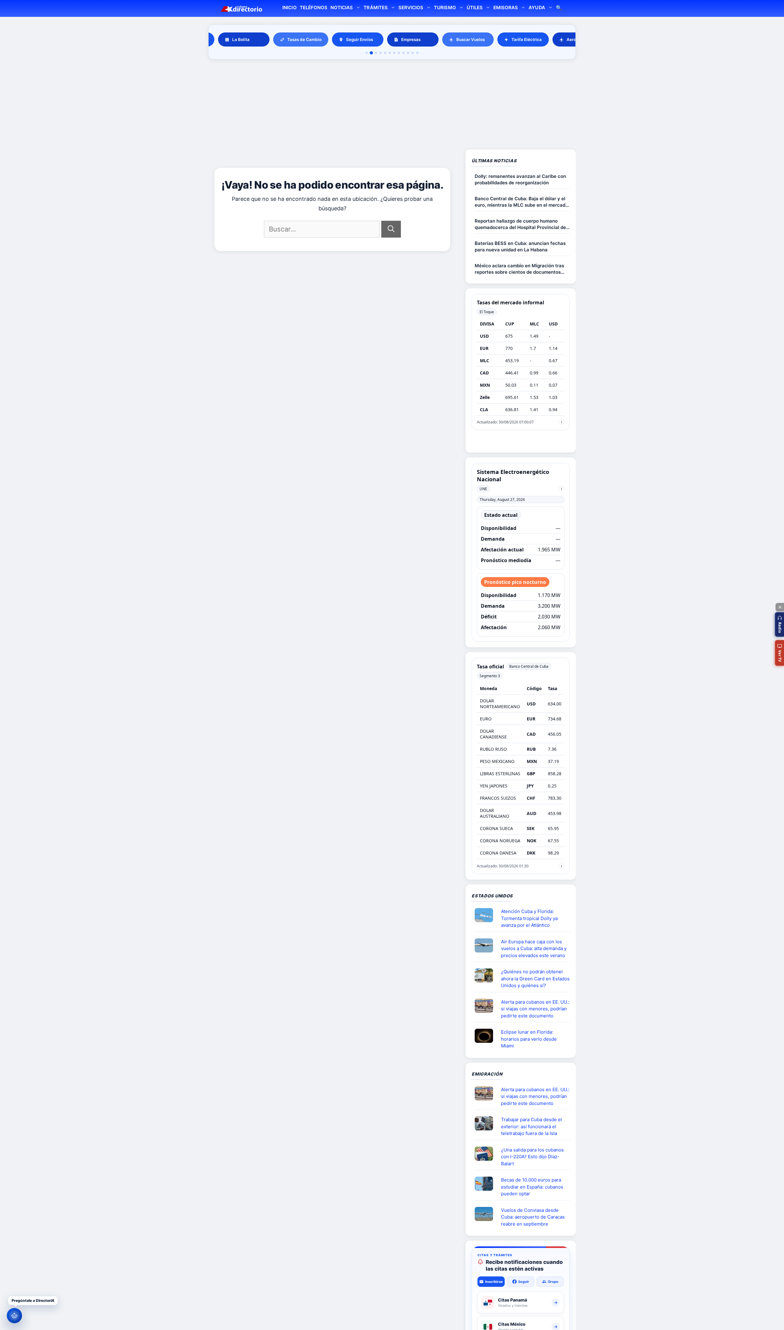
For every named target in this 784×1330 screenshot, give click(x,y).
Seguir (523, 1281)
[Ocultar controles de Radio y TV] (779, 607)
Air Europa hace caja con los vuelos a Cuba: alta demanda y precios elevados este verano (534, 948)
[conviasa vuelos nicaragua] (486, 1214)
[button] (779, 624)
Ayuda (537, 7)
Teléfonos (313, 7)
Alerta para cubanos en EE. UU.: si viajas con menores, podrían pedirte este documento (535, 1009)
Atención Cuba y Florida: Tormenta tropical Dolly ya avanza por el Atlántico (529, 918)
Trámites (375, 7)
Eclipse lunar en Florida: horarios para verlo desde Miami (529, 1039)
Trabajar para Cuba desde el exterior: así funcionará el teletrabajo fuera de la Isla (531, 1126)
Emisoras (505, 7)
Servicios (410, 7)
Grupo (553, 1281)
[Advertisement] (392, 105)
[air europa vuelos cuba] (486, 945)
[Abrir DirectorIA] (14, 1315)
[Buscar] (391, 229)
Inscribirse (494, 1281)
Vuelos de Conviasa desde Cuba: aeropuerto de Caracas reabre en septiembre (533, 1217)
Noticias (341, 7)
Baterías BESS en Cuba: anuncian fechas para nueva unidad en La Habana (520, 246)
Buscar (559, 8)
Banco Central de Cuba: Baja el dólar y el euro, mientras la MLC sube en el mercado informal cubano (521, 202)
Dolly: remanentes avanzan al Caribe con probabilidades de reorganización (520, 179)
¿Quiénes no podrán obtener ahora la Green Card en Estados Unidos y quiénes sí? (535, 978)
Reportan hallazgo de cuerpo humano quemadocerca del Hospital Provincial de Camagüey (520, 224)
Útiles (475, 7)
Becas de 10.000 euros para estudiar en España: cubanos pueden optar (532, 1187)
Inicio (289, 7)
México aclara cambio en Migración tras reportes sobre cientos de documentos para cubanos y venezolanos (519, 269)
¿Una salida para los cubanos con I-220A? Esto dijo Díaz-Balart (532, 1157)
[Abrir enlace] (486, 915)
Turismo (445, 7)
